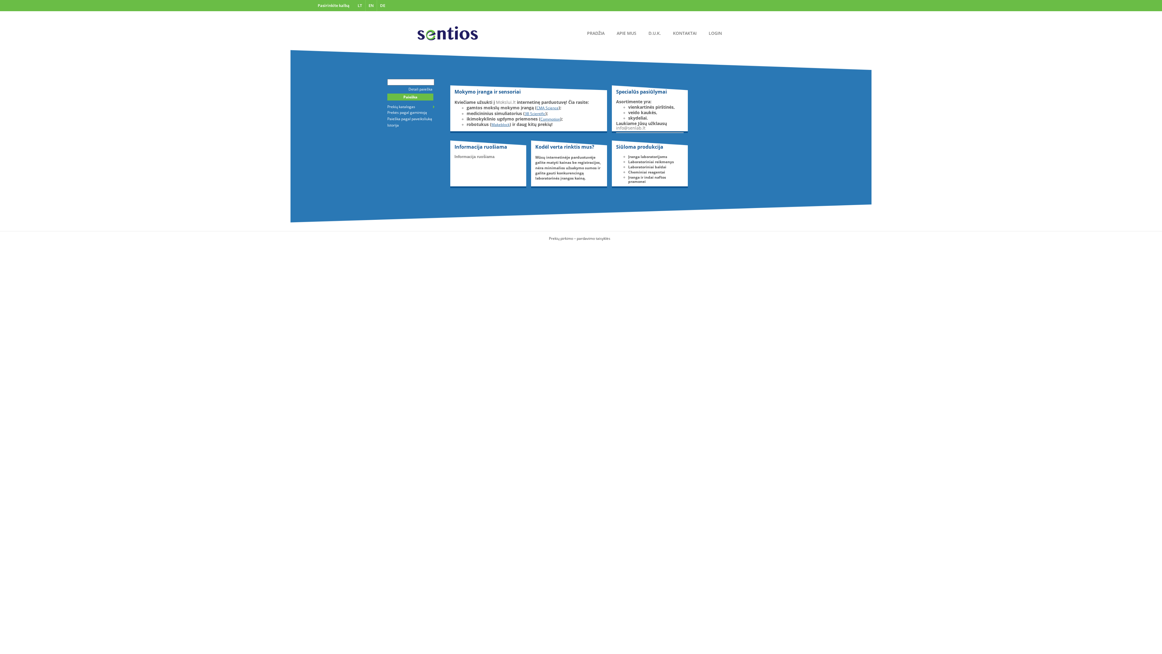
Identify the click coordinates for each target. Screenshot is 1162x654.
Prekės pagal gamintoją (407, 112)
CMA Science (548, 108)
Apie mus (626, 33)
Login (715, 33)
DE (382, 5)
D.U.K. (654, 33)
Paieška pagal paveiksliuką (409, 118)
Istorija (393, 125)
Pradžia (596, 33)
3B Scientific (535, 113)
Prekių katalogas (401, 107)
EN (371, 5)
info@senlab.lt (630, 128)
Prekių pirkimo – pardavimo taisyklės (579, 238)
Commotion (550, 119)
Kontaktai (685, 33)
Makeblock (500, 124)
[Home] (448, 33)
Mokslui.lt (506, 102)
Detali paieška (420, 89)
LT (360, 5)
